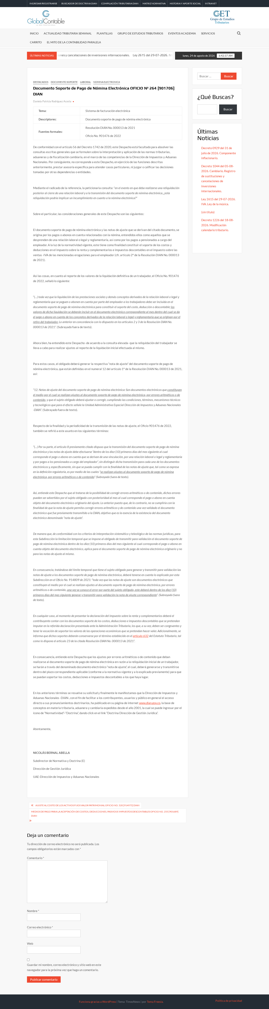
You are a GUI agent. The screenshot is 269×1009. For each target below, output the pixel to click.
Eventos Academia (182, 33)
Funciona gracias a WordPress (97, 1001)
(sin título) (208, 212)
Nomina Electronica (106, 81)
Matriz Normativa (154, 3)
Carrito (36, 42)
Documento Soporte (64, 81)
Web (30, 943)
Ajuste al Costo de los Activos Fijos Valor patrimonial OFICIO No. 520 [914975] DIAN (87, 805)
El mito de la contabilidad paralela (74, 42)
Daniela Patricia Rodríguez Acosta (52, 101)
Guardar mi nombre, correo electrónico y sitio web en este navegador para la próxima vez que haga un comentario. (64, 967)
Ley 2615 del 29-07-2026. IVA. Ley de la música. (149, 55)
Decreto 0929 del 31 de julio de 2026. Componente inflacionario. (218, 153)
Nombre (33, 911)
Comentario (35, 858)
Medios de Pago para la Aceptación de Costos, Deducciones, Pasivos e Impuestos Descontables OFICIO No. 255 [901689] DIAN (104, 813)
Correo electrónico (40, 927)
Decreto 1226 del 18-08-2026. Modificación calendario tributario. (217, 225)
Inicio (34, 33)
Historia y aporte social (185, 3)
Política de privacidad (228, 1000)
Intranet (211, 3)
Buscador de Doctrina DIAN (79, 3)
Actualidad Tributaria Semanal (68, 33)
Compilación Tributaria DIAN (119, 3)
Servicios (208, 33)
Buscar (228, 109)
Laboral (85, 81)
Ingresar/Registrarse (43, 3)
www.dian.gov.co (149, 703)
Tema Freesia (155, 1001)
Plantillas (104, 33)
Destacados (40, 81)
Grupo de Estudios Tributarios (140, 33)
